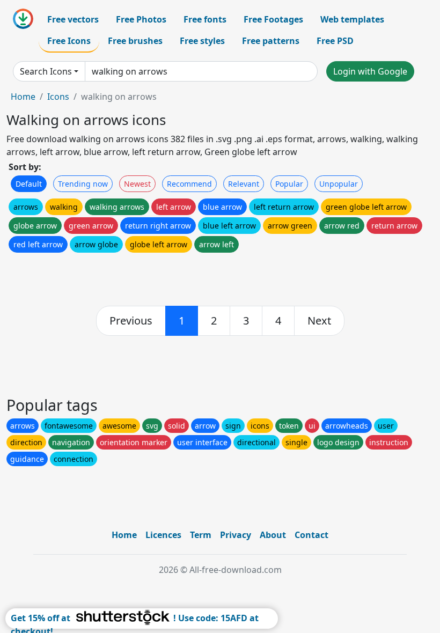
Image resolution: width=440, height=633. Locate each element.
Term (200, 535)
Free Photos (141, 19)
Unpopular (338, 184)
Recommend (189, 184)
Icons (58, 96)
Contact (311, 535)
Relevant (243, 184)
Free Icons (69, 41)
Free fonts (205, 19)
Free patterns (270, 41)
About (273, 535)
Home (23, 96)
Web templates (352, 19)
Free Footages (273, 19)
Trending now (83, 184)
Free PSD (335, 41)
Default (29, 184)
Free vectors (73, 19)
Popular (289, 184)
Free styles (202, 41)
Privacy (235, 535)
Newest (137, 184)
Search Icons (46, 71)
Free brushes (135, 41)
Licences (163, 535)
